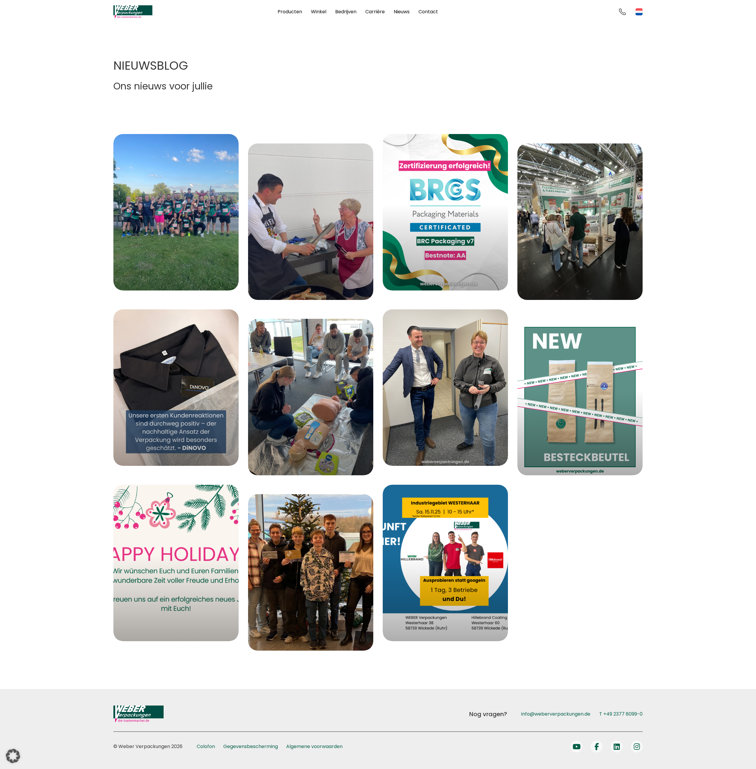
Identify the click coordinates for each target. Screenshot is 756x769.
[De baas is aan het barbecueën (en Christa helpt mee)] (310, 221)
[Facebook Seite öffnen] (596, 746)
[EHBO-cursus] (310, 397)
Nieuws (402, 11)
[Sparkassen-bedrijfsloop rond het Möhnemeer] (176, 212)
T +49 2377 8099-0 (621, 714)
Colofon (206, 746)
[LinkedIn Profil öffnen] (617, 746)
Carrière (375, 11)
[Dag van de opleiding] (445, 563)
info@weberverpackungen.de (555, 714)
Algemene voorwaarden (314, 746)
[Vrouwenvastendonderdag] (445, 387)
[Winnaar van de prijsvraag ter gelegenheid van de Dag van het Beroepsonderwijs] (310, 572)
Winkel (318, 11)
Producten (290, 11)
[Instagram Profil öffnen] (637, 746)
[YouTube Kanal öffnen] (576, 746)
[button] (13, 756)
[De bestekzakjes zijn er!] (580, 397)
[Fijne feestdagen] (176, 563)
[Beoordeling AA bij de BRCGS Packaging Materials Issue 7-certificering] (445, 212)
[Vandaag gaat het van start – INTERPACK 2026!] (580, 221)
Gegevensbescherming (250, 746)
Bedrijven (345, 11)
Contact (428, 11)
